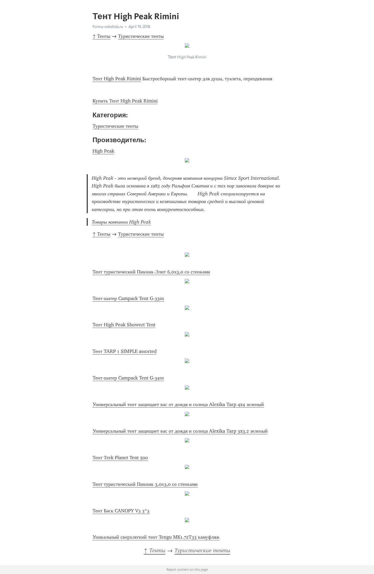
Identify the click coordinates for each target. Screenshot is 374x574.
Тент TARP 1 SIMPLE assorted (125, 351)
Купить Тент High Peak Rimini (125, 101)
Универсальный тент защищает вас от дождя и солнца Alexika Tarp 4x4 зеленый (178, 404)
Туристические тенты (141, 36)
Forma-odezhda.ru (108, 26)
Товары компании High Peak (121, 222)
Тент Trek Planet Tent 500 (120, 458)
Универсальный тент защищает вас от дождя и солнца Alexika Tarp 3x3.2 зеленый (180, 431)
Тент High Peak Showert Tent (124, 325)
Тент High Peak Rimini (117, 79)
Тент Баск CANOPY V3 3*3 (121, 511)
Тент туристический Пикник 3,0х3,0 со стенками (145, 484)
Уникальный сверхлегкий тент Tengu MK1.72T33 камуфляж (156, 537)
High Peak (103, 151)
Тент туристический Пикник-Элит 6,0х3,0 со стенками (151, 272)
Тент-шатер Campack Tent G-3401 (128, 378)
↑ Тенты (101, 36)
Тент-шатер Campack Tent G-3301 (128, 298)
